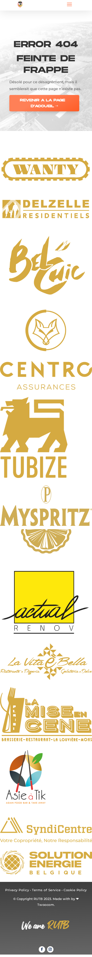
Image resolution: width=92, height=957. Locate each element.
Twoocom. (46, 905)
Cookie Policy (75, 890)
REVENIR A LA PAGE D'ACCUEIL (42, 103)
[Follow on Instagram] (50, 949)
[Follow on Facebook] (42, 949)
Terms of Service (46, 890)
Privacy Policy (17, 890)
